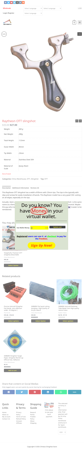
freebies (43, 238)
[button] (69, 207)
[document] (42, 225)
